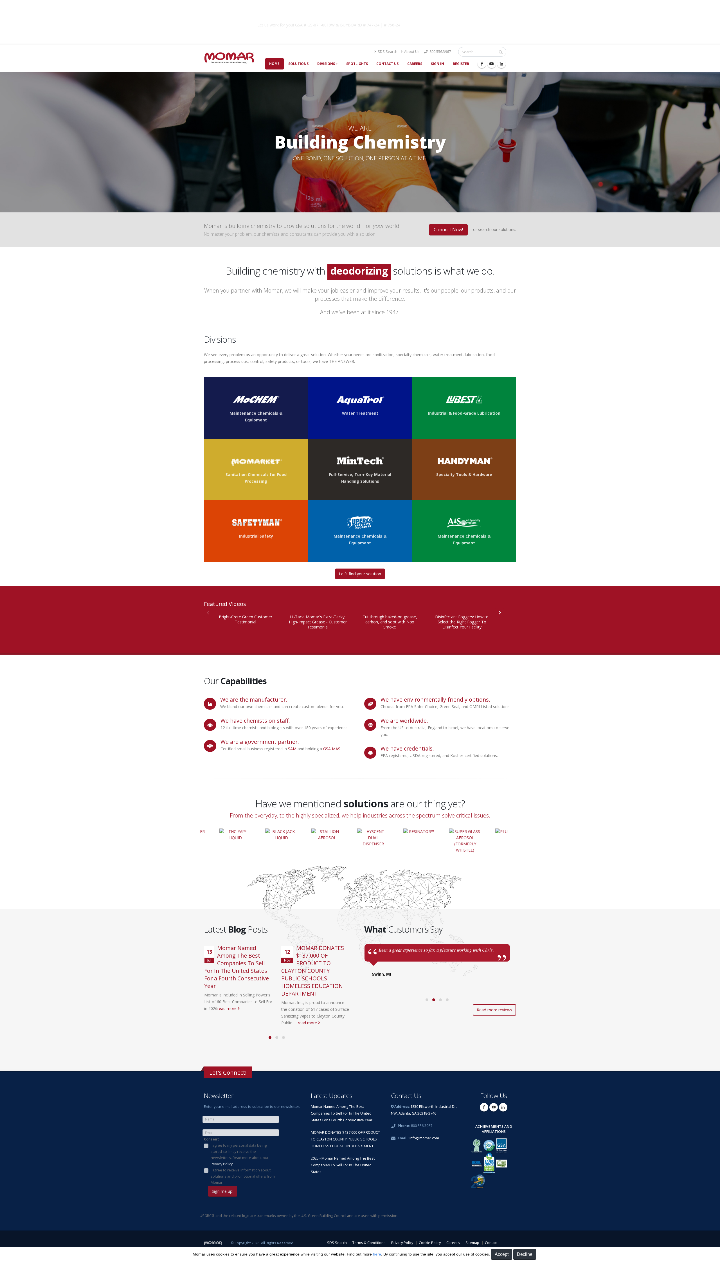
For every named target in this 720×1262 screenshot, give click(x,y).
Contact (491, 1242)
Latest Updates (331, 1095)
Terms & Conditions (369, 1242)
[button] (270, 1037)
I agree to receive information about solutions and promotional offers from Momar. (243, 1176)
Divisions (326, 63)
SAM (292, 748)
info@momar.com (424, 1138)
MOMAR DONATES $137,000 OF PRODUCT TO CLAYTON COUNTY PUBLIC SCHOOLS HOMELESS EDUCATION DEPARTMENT (312, 970)
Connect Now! (448, 229)
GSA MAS (331, 748)
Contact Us (387, 63)
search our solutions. (497, 229)
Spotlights (357, 63)
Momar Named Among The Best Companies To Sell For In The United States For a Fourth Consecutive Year (236, 967)
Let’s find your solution (360, 573)
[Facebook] (482, 64)
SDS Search (387, 51)
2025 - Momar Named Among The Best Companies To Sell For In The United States (343, 1165)
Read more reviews (494, 1009)
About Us (411, 51)
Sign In (437, 63)
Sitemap (472, 1242)
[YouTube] (491, 64)
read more (227, 1008)
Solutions (298, 63)
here (377, 1254)
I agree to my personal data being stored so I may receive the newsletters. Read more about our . (240, 1154)
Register (461, 63)
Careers (414, 63)
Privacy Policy (222, 1164)
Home (274, 63)
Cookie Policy (430, 1242)
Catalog (450, 24)
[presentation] (499, 612)
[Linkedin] (501, 64)
